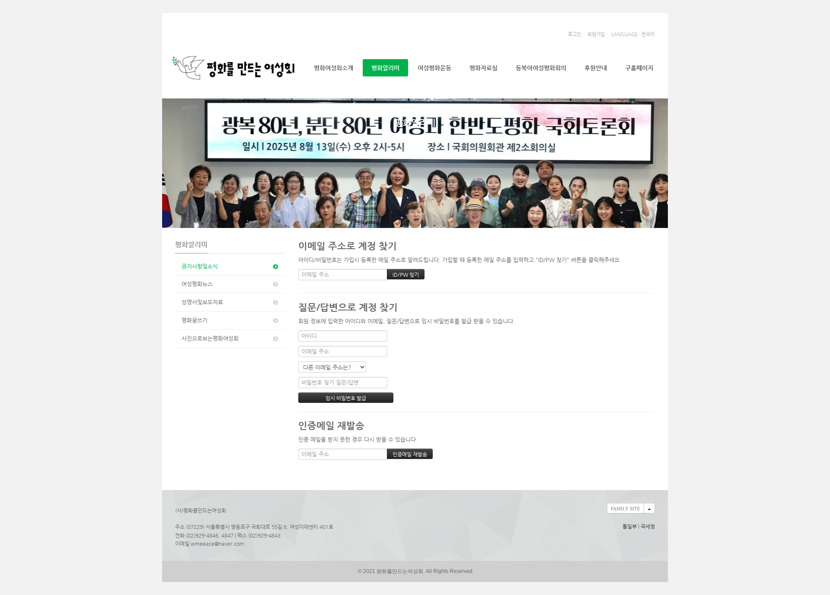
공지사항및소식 (200, 266)
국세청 (648, 526)
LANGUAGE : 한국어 (632, 34)
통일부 (629, 526)
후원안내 (595, 67)
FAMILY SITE (625, 508)
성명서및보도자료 (202, 302)
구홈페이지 (639, 67)
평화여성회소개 (333, 67)
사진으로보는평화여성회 (210, 338)
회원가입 (596, 34)
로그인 (574, 34)
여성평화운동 (434, 67)
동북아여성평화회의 (541, 67)
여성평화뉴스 (197, 284)
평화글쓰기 (195, 320)
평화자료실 (483, 67)
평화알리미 (385, 67)
